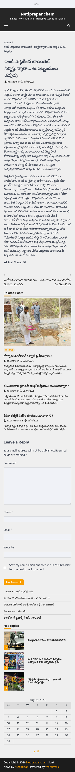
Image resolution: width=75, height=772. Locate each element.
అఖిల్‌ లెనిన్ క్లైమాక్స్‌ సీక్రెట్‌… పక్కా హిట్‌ (22, 618)
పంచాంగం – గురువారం (15, 611)
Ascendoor (21, 767)
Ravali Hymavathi (15, 421)
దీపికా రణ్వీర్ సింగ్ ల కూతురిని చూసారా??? (28, 415)
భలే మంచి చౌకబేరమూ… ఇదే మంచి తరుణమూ (27, 598)
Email (8, 530)
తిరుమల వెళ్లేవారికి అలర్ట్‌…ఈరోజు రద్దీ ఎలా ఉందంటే (29, 605)
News (10, 350)
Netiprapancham (37, 14)
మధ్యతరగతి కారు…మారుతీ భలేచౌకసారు (47, 637)
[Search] (68, 25)
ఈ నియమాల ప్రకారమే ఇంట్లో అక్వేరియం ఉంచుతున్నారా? (36, 386)
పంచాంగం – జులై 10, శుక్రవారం (18, 591)
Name (8, 512)
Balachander (13, 82)
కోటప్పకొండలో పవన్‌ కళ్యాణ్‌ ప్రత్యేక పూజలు (28, 356)
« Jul (36, 751)
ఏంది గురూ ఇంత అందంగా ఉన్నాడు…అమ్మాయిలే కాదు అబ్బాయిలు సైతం (45, 657)
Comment (10, 463)
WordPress (52, 767)
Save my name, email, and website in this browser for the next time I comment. (39, 567)
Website (9, 548)
